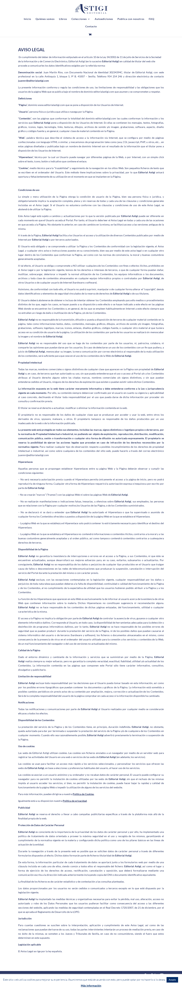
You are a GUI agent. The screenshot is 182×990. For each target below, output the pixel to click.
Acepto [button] (172, 979)
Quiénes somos (45, 19)
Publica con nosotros (130, 19)
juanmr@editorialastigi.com (33, 80)
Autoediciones (104, 19)
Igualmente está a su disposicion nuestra (52, 800)
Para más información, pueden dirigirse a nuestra (56, 794)
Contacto (91, 26)
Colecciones (79, 19)
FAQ (151, 19)
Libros (63, 19)
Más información (91, 985)
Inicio (27, 19)
